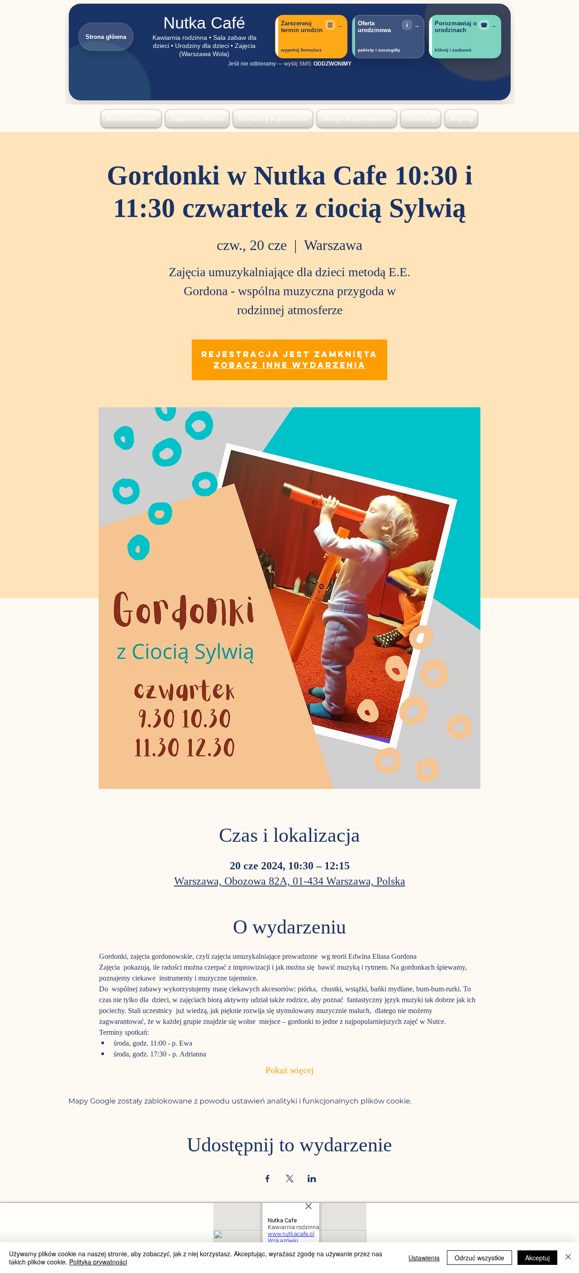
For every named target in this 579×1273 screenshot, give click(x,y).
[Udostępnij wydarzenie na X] (289, 1178)
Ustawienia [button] (424, 1257)
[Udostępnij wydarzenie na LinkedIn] (312, 1178)
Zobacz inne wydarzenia (290, 365)
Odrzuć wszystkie (479, 1257)
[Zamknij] (568, 1257)
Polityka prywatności (98, 1261)
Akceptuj (537, 1257)
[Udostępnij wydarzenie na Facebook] (267, 1178)
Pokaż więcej (290, 1071)
